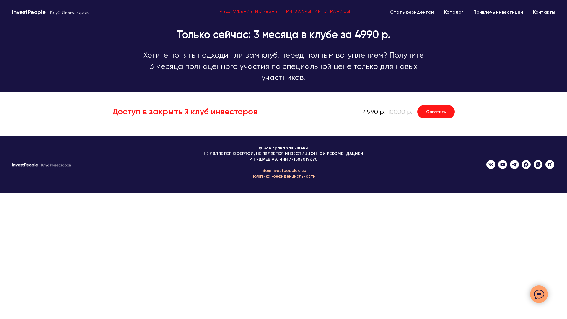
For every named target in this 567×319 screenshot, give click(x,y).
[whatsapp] (538, 167)
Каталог (453, 12)
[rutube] (549, 167)
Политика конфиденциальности (283, 176)
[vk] (490, 167)
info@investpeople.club (283, 170)
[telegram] (514, 167)
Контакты (544, 12)
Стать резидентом (412, 12)
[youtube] (502, 167)
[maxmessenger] (526, 167)
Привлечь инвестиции (498, 12)
